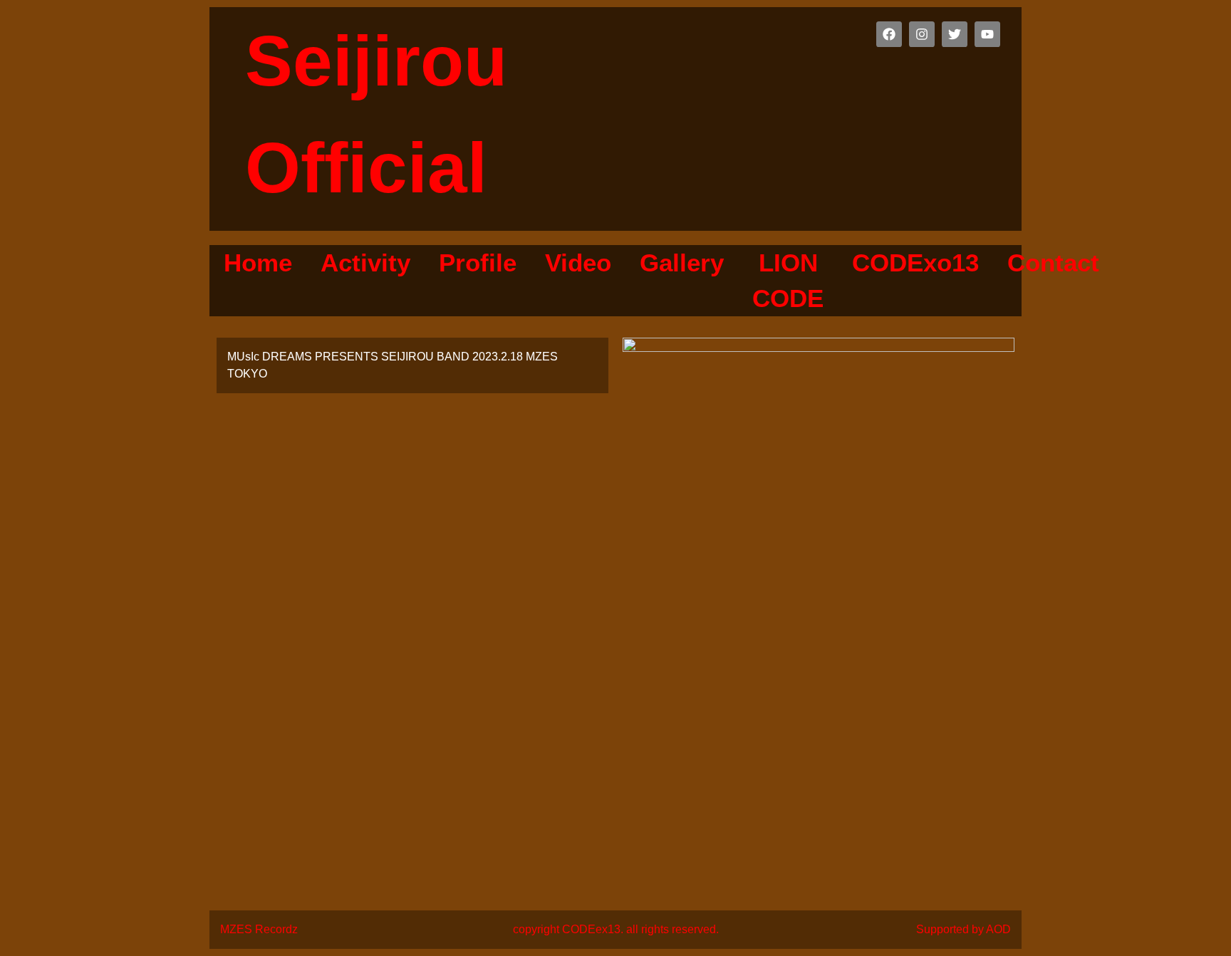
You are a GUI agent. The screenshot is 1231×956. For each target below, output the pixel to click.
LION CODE (788, 280)
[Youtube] (987, 34)
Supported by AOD (963, 929)
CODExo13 (915, 262)
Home (258, 262)
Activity (365, 262)
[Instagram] (922, 34)
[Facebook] (889, 34)
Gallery (682, 262)
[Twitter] (954, 34)
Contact (1053, 262)
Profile (477, 262)
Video (578, 262)
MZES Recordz (259, 929)
